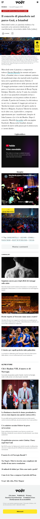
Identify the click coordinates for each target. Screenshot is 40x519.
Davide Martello (14, 72)
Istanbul (31, 237)
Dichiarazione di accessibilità (20, 499)
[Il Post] (20, 2)
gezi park (23, 237)
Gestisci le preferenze (13, 498)
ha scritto (19, 120)
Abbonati (20, 511)
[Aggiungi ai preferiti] (12, 33)
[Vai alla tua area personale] (38, 2)
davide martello (13, 237)
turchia (31, 240)
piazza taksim (6, 240)
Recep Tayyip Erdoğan (19, 240)
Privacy (28, 495)
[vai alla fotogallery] (20, 220)
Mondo (4, 7)
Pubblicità (20, 495)
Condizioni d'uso (29, 498)
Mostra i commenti (20, 247)
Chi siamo (12, 495)
